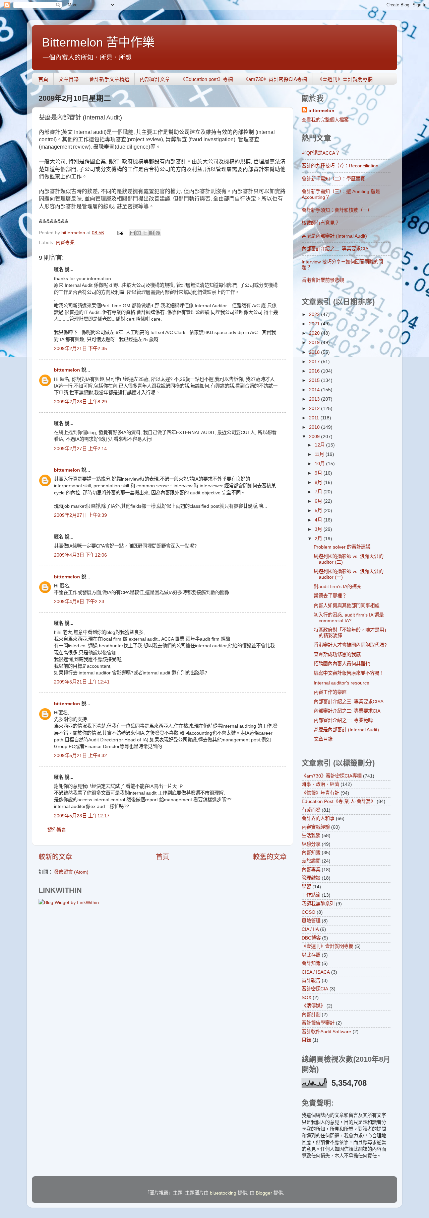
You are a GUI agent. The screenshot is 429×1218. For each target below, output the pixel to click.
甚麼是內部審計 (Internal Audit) (334, 236)
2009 (315, 436)
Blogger (264, 1193)
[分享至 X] (145, 233)
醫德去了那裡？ (330, 595)
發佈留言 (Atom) (71, 872)
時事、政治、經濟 (320, 784)
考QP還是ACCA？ (321, 153)
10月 (320, 463)
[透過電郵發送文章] (120, 232)
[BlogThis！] (138, 233)
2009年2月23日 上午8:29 (80, 401)
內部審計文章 (155, 79)
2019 (315, 342)
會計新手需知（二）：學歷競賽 (333, 178)
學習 (306, 886)
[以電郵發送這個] (132, 233)
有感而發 (311, 810)
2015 (315, 380)
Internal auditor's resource (341, 682)
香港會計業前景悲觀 (323, 280)
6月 (319, 501)
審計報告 (311, 980)
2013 (315, 399)
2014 (315, 389)
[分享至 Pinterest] (158, 233)
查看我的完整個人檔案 (325, 120)
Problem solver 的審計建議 (342, 547)
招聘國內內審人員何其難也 (342, 663)
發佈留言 (56, 829)
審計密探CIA (315, 988)
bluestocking (223, 1193)
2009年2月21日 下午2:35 (80, 348)
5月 (319, 510)
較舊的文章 (270, 857)
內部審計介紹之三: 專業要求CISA (348, 701)
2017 (315, 361)
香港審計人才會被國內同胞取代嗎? (350, 645)
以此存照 (311, 955)
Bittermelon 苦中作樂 (98, 42)
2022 (315, 314)
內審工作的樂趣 (330, 692)
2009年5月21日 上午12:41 (82, 681)
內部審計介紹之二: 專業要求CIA (335, 248)
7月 (319, 491)
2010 (315, 427)
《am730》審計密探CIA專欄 (275, 79)
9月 (319, 473)
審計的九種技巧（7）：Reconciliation (340, 165)
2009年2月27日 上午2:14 (80, 448)
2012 (315, 408)
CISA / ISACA (316, 972)
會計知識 (311, 963)
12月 (320, 445)
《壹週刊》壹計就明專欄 (345, 79)
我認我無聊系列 (318, 903)
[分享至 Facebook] (151, 233)
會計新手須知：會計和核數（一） (337, 210)
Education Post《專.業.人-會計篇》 (338, 801)
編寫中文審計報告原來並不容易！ (349, 673)
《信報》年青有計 (320, 793)
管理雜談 (311, 878)
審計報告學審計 (318, 1023)
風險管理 (311, 920)
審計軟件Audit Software (326, 1031)
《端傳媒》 (313, 1005)
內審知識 (311, 852)
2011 (314, 417)
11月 (320, 454)
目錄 (306, 1040)
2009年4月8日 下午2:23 (79, 601)
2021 (315, 323)
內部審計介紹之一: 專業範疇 (343, 720)
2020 (315, 333)
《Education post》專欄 (206, 79)
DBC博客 (311, 938)
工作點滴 (311, 895)
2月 (319, 538)
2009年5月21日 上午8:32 (80, 755)
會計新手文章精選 (109, 79)
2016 (315, 371)
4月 (319, 519)
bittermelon (67, 370)
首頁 (43, 79)
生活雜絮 (311, 835)
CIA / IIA (310, 929)
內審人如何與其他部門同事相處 (346, 605)
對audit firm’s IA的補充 (337, 586)
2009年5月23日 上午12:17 (82, 815)
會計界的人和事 (318, 818)
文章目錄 (69, 79)
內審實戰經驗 (316, 827)
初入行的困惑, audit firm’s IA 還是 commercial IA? (349, 617)
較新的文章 (55, 857)
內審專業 (65, 242)
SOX (306, 997)
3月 (319, 529)
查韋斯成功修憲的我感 (337, 654)
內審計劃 (311, 1014)
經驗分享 (311, 844)
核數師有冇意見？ (320, 223)
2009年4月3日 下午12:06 (80, 555)
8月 (319, 482)
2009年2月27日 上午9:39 (80, 515)
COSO (308, 912)
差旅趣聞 (311, 861)
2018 (315, 352)
